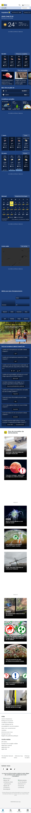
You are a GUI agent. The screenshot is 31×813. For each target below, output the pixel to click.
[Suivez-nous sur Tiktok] (15, 769)
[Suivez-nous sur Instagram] (7, 769)
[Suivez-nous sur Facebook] (3, 769)
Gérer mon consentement (8, 728)
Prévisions (24, 8)
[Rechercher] (19, 5)
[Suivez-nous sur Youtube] (11, 769)
